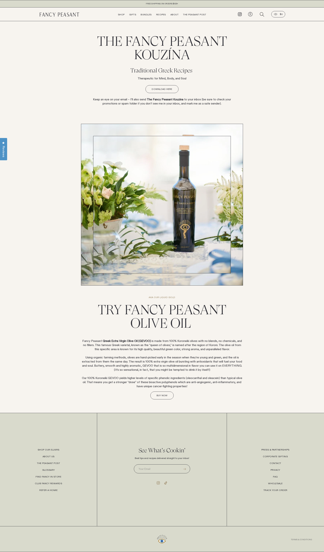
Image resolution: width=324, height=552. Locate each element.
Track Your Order (275, 490)
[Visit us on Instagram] (158, 482)
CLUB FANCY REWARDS (48, 483)
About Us (49, 456)
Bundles (146, 14)
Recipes (161, 14)
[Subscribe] (184, 468)
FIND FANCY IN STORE (48, 476)
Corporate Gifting (275, 456)
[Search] (262, 14)
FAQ (275, 476)
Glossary (48, 469)
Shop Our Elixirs (48, 449)
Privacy (275, 469)
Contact (275, 463)
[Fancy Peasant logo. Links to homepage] (77, 14)
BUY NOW (162, 395)
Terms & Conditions (301, 539)
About (174, 14)
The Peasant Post (194, 14)
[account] (250, 14)
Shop (121, 14)
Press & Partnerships (275, 449)
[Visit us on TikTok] (166, 482)
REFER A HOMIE (48, 490)
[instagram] (240, 14)
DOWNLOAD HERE (162, 89)
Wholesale (275, 483)
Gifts (132, 14)
